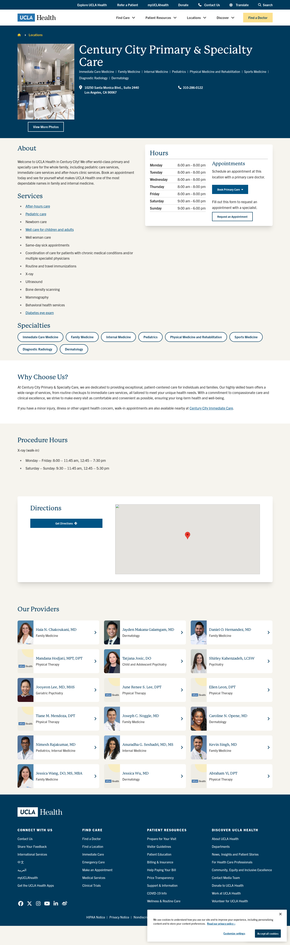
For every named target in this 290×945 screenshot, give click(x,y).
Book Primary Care (228, 189)
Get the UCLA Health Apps (36, 885)
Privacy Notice (119, 917)
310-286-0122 (193, 87)
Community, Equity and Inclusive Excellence (242, 870)
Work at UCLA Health (226, 893)
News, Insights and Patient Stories (235, 854)
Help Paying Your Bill (161, 870)
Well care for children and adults (50, 229)
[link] (21, 903)
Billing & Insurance (160, 862)
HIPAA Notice (95, 917)
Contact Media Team (226, 878)
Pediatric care (36, 214)
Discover (223, 18)
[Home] (19, 34)
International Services (32, 854)
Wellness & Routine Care (163, 901)
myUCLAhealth (158, 5)
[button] (92, 5)
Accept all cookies (267, 933)
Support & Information (162, 885)
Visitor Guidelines (159, 846)
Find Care (123, 18)
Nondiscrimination (146, 917)
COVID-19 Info (157, 893)
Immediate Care (93, 854)
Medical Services (93, 878)
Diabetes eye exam (40, 312)
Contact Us (212, 5)
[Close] (280, 914)
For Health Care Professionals (232, 862)
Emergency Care (93, 862)
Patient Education (159, 854)
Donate (183, 5)
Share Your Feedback (32, 846)
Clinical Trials (91, 885)
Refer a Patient (127, 5)
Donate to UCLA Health (228, 885)
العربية (22, 870)
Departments (221, 846)
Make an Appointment (97, 870)
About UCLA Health (225, 839)
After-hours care (38, 206)
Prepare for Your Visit (161, 839)
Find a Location (92, 846)
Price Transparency (160, 878)
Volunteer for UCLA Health (230, 901)
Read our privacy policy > (221, 923)
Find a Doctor (257, 18)
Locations (194, 18)
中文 (21, 862)
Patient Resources (158, 18)
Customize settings (234, 933)
